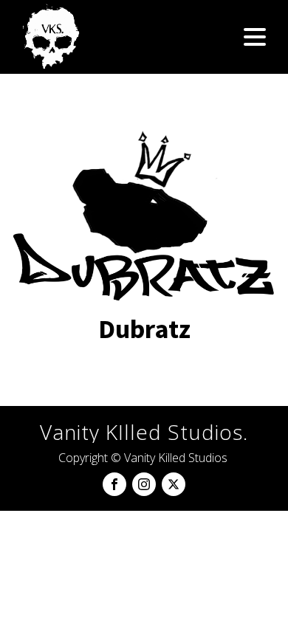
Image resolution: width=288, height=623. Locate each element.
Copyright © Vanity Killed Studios (142, 458)
